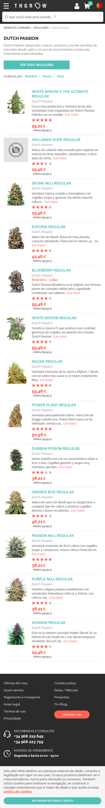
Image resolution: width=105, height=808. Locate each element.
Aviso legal (12, 704)
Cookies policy (65, 683)
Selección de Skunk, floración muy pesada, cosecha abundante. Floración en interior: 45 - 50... (66, 241)
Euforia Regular (48, 227)
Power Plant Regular (54, 405)
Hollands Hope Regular (56, 140)
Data (60, 76)
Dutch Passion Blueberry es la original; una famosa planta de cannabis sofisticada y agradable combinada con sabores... (66, 289)
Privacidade (12, 718)
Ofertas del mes (15, 683)
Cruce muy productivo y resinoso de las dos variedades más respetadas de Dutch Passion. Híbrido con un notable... (63, 110)
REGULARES (41, 28)
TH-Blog (60, 704)
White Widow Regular (54, 318)
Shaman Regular (48, 623)
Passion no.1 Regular (53, 535)
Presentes (61, 697)
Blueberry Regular (51, 270)
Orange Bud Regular (53, 492)
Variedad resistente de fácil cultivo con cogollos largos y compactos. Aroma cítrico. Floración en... (65, 550)
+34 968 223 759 (28, 741)
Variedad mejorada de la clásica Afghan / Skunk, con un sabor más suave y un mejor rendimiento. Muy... (65, 376)
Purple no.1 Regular (52, 579)
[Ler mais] (71, 114)
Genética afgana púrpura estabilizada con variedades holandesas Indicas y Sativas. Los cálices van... (63, 593)
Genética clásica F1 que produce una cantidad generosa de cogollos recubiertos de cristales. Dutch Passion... (63, 332)
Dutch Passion (42, 101)
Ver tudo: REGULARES (36, 65)
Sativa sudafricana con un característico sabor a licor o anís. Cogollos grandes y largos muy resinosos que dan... (64, 463)
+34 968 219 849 (28, 736)
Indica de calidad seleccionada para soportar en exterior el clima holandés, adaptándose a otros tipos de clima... (65, 154)
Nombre (31, 76)
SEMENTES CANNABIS (17, 28)
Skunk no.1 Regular (51, 183)
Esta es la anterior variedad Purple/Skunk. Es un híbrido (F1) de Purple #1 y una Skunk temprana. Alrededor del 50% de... (64, 637)
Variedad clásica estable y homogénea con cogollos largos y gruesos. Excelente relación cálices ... (62, 198)
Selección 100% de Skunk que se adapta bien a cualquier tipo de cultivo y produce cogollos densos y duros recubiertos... (63, 506)
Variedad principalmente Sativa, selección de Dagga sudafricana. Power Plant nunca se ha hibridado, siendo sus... (63, 419)
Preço (47, 76)
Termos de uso (15, 711)
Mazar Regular (47, 361)
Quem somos (13, 690)
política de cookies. (18, 791)
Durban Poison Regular (56, 448)
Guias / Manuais (66, 690)
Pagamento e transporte (22, 697)
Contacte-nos (72, 714)
